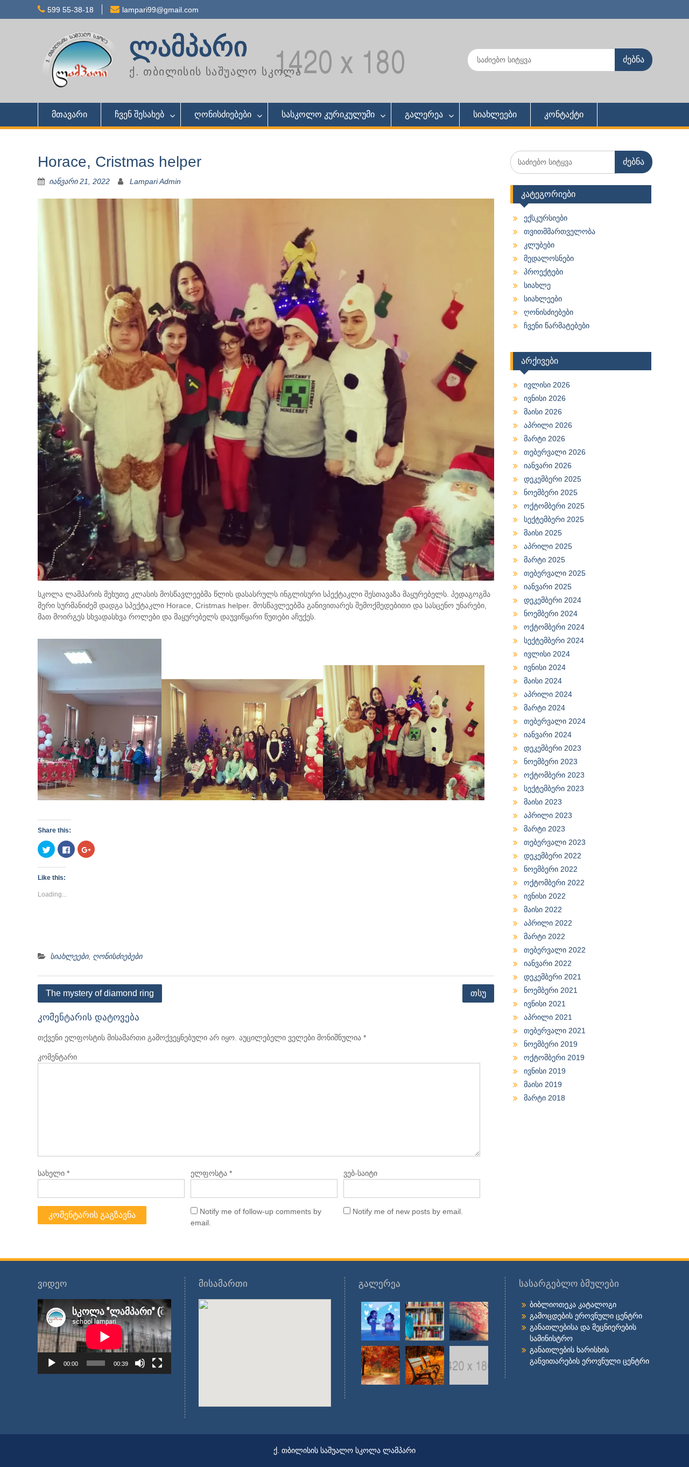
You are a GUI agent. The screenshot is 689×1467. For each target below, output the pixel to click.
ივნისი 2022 (545, 896)
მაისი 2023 (543, 802)
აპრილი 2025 (548, 546)
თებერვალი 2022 (555, 950)
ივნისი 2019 (545, 1071)
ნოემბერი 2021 (551, 990)
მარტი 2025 (544, 559)
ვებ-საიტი (360, 1173)
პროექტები (543, 271)
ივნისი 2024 (545, 667)
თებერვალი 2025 (555, 573)
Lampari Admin (155, 181)
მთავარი (69, 114)
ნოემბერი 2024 (551, 613)
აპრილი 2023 (548, 815)
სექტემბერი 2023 (554, 788)
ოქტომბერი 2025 (554, 506)
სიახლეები (495, 114)
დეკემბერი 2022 (552, 855)
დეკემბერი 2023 (552, 748)
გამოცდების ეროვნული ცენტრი (586, 1315)
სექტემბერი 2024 (554, 640)
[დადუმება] (140, 1363)
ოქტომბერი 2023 (554, 775)
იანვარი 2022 (548, 963)
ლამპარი (188, 47)
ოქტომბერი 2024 (554, 627)
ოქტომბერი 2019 (554, 1057)
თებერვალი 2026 (555, 452)
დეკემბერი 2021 (552, 976)
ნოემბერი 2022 (551, 869)
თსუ (478, 993)
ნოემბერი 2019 (551, 1044)
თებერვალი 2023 (555, 842)
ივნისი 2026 (545, 398)
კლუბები (539, 245)
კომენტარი (57, 1057)
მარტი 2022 (544, 936)
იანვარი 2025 (548, 586)
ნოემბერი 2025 (551, 492)
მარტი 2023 (544, 828)
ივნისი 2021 (545, 1003)
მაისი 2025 (543, 532)
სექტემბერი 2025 (554, 519)
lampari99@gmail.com (160, 9)
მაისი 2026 (543, 411)
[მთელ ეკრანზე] (157, 1363)
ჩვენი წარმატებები (556, 325)
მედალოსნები (549, 258)
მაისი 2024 (543, 680)
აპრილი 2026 (548, 425)
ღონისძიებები (222, 114)
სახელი (53, 1173)
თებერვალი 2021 (555, 1030)
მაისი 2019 (543, 1084)
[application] (104, 1336)
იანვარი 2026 (548, 465)
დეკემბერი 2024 (552, 600)
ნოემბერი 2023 (551, 761)
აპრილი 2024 (548, 694)
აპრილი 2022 (548, 923)
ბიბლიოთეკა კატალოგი (573, 1304)
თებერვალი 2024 (555, 721)
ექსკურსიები (545, 218)
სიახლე (537, 285)
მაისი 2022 (543, 909)
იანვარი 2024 (548, 734)
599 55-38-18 (70, 9)
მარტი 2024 (544, 707)
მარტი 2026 (544, 438)
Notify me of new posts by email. (408, 1211)
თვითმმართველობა (559, 231)
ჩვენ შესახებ (139, 114)
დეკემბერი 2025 (552, 479)
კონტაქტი (563, 114)
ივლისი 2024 (547, 654)
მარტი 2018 (544, 1098)
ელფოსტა (211, 1173)
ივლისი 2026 (547, 384)
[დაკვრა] (51, 1363)
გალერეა (424, 114)
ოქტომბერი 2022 (554, 882)
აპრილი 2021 (548, 1017)
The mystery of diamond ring (100, 993)
